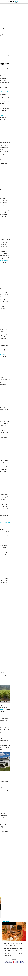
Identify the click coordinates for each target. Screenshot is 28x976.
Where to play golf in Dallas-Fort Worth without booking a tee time (13, 954)
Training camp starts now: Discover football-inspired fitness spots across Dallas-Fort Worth (13, 944)
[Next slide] (8, 55)
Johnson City (6, 99)
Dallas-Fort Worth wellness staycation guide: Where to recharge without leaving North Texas (13, 949)
